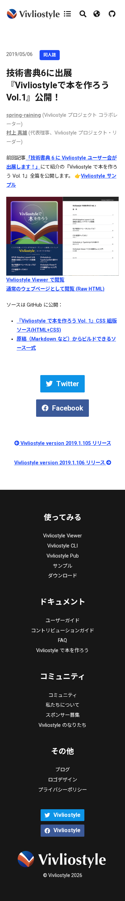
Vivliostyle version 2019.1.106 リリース (60, 463)
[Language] (97, 14)
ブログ (62, 770)
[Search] (83, 14)
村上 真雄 (16, 133)
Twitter (67, 384)
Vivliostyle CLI (62, 546)
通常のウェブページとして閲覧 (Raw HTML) (55, 289)
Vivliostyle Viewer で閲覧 (35, 280)
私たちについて (62, 705)
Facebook (67, 408)
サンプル (62, 566)
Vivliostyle (67, 815)
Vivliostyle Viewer (62, 536)
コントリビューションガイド (62, 631)
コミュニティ (62, 695)
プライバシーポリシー (62, 790)
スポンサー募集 (62, 715)
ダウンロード (62, 576)
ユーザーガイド (62, 621)
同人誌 (49, 54)
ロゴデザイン (62, 780)
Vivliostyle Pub (63, 556)
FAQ (62, 640)
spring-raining (23, 115)
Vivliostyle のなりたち (62, 725)
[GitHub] (112, 14)
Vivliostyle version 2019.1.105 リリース (65, 443)
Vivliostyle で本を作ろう (62, 651)
